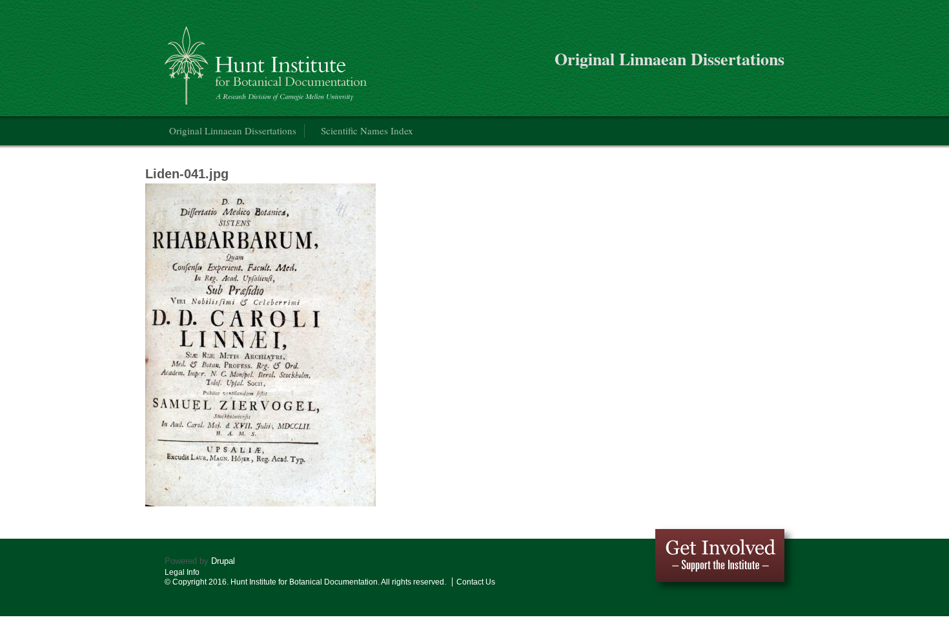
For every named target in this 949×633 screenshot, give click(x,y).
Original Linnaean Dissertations (232, 130)
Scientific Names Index (367, 130)
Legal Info (182, 572)
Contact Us (475, 581)
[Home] (268, 60)
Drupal (223, 561)
